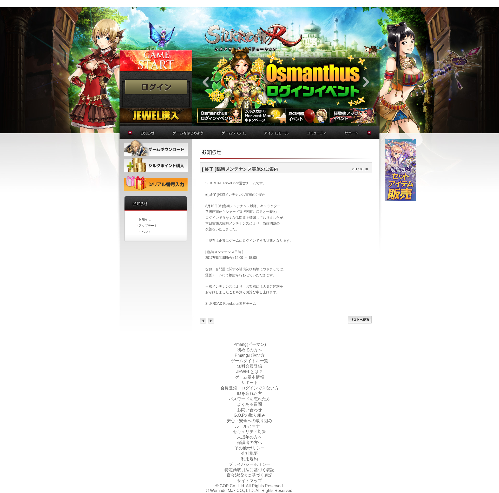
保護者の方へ (249, 442)
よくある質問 (249, 404)
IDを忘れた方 (249, 393)
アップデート (148, 225)
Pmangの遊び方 (250, 355)
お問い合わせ (249, 410)
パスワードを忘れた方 (249, 399)
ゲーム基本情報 (249, 377)
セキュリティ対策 (249, 431)
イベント (145, 232)
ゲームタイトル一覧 (249, 361)
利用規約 (249, 459)
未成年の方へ (249, 437)
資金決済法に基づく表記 (249, 475)
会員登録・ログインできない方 (249, 388)
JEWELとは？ (249, 371)
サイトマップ (249, 480)
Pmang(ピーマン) (249, 344)
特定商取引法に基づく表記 (249, 470)
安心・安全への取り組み (249, 420)
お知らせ (145, 219)
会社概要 (249, 453)
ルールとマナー (249, 426)
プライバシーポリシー (249, 464)
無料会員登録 (249, 366)
